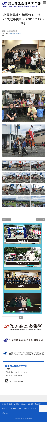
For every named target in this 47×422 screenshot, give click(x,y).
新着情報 (12, 33)
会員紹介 (13, 408)
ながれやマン (6, 408)
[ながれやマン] (22, 247)
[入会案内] (22, 293)
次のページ (40, 219)
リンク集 (33, 408)
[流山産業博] (22, 224)
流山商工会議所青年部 (26, 418)
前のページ (6, 219)
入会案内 (26, 408)
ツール (20, 408)
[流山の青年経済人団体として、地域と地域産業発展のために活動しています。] (22, 2)
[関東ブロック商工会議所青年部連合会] (23, 349)
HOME (4, 404)
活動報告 (18, 33)
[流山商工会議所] (23, 323)
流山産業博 (38, 404)
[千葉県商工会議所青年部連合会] (23, 336)
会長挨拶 (16, 404)
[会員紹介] (22, 270)
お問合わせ (5, 413)
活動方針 (23, 404)
